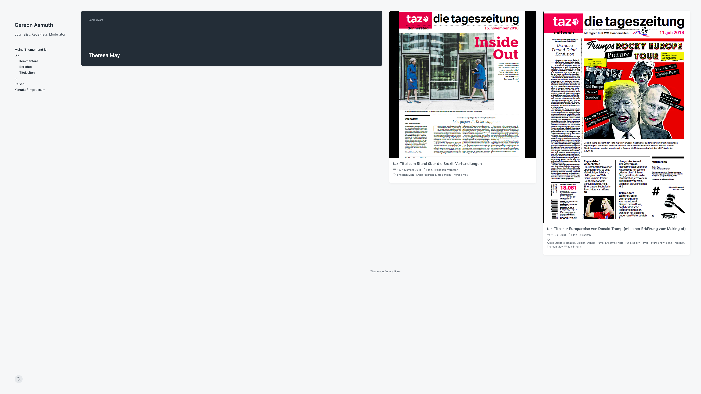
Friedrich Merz (406, 174)
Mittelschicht (443, 174)
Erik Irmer (610, 242)
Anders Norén (392, 271)
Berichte (25, 67)
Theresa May (460, 174)
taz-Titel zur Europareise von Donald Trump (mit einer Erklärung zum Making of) (616, 229)
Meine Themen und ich (31, 49)
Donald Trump (595, 242)
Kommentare (28, 61)
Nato (620, 242)
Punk (628, 242)
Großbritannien (425, 174)
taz (17, 55)
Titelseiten (27, 72)
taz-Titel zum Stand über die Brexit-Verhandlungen (437, 163)
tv (16, 78)
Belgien (581, 242)
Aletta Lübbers (556, 242)
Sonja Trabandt (675, 242)
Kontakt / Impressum (30, 90)
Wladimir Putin (572, 246)
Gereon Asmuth (34, 25)
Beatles (570, 242)
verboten (452, 169)
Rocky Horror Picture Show (648, 242)
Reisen (19, 84)
